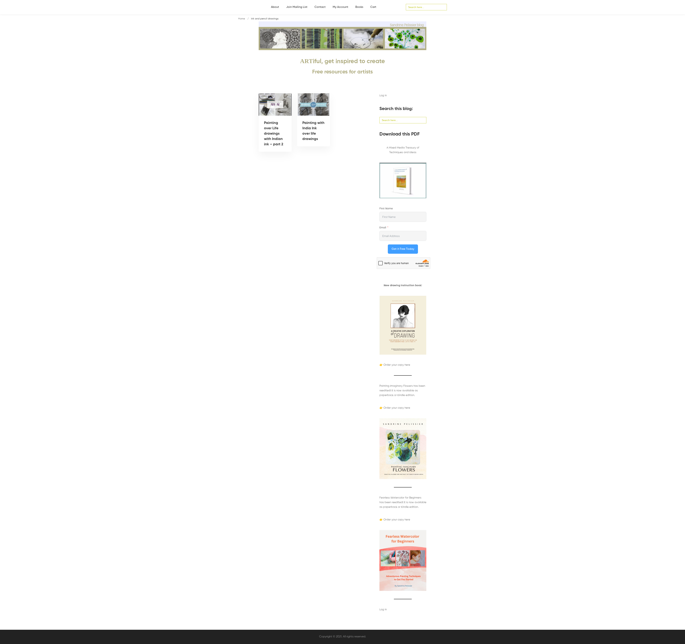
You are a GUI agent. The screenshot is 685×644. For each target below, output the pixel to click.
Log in (383, 95)
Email (382, 227)
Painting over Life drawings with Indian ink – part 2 (273, 133)
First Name (386, 208)
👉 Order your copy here (394, 365)
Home (241, 18)
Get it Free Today (403, 249)
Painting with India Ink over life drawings (313, 131)
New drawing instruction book (402, 285)
